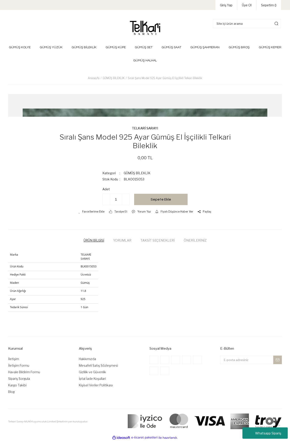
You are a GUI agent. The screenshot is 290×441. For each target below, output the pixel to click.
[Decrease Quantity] (106, 199)
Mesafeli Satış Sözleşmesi (98, 365)
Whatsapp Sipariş (268, 433)
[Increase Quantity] (125, 199)
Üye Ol (246, 5)
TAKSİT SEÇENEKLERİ (157, 240)
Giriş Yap (226, 5)
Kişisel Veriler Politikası (96, 385)
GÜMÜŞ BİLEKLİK (137, 173)
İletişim (13, 359)
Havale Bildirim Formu (24, 372)
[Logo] (145, 28)
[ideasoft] (121, 438)
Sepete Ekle (161, 199)
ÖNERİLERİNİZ (195, 240)
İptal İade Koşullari (92, 378)
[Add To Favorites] (91, 212)
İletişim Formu (18, 365)
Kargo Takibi (17, 385)
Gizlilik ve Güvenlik (92, 372)
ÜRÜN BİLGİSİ (94, 240)
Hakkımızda (87, 359)
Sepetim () (268, 5)
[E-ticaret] (144, 438)
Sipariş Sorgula (19, 378)
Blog (11, 392)
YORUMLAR (122, 240)
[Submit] (277, 360)
